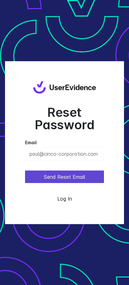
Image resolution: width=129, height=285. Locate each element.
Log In (64, 198)
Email (31, 142)
